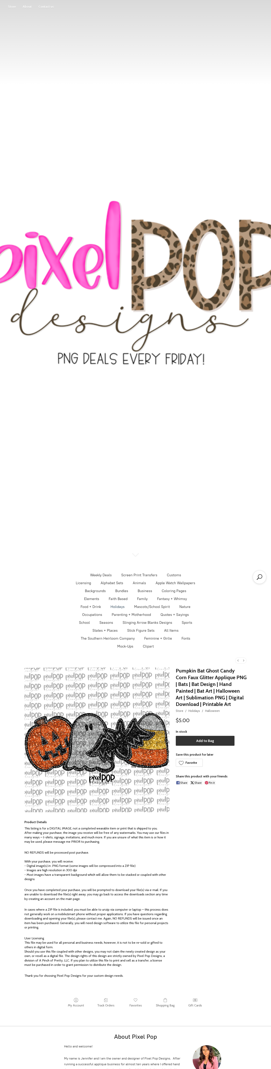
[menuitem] (238, 660)
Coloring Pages (174, 591)
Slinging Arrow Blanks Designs (147, 622)
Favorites (135, 1005)
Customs (174, 575)
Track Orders (105, 1005)
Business (145, 591)
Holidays (118, 607)
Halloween (212, 711)
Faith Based (118, 599)
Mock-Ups (125, 646)
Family (142, 599)
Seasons (106, 622)
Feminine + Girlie (158, 638)
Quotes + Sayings (174, 614)
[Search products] (259, 577)
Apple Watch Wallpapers (175, 583)
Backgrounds (95, 591)
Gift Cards (195, 1005)
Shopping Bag (165, 1005)
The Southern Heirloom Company (108, 638)
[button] (189, 763)
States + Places (105, 630)
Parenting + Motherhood (131, 614)
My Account (76, 1005)
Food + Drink (91, 607)
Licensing (83, 583)
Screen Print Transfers (139, 575)
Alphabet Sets (112, 583)
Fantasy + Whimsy (172, 599)
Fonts (186, 638)
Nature (184, 607)
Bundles (121, 591)
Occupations (92, 614)
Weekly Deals (101, 575)
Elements (91, 599)
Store (12, 7)
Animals (139, 583)
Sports (187, 622)
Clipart (148, 646)
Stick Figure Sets (141, 630)
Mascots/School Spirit (152, 607)
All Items (171, 630)
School (84, 622)
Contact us (46, 7)
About (27, 7)
